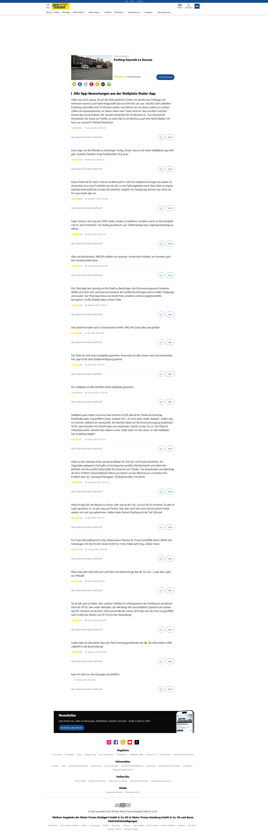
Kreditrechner (165, 754)
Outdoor (181, 825)
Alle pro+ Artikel (52, 12)
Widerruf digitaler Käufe (123, 769)
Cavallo (106, 825)
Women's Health (131, 829)
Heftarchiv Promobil (97, 781)
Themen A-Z (151, 754)
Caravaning (57, 754)
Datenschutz (96, 766)
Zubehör (108, 12)
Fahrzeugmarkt (164, 12)
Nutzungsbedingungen (78, 766)
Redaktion (187, 766)
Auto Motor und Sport (69, 825)
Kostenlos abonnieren (71, 727)
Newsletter (69, 754)
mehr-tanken (138, 825)
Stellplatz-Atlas (136, 754)
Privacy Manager (112, 766)
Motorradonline (168, 825)
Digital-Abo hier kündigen (169, 766)
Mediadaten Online (114, 792)
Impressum (150, 766)
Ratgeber (149, 12)
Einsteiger (66, 12)
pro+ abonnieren (106, 754)
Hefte (132, 1)
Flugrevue (116, 825)
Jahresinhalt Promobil (139, 781)
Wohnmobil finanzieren (184, 754)
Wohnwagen (93, 12)
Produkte (140, 1)
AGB (63, 766)
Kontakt (55, 766)
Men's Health (152, 825)
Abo (126, 1)
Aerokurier (52, 825)
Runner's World (114, 829)
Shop (79, 754)
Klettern (126, 825)
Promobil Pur (121, 754)
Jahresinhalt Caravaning (161, 781)
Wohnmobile (78, 12)
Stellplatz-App (90, 754)
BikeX (84, 825)
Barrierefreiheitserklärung (132, 766)
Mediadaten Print (132, 792)
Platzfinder (118, 12)
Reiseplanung (134, 12)
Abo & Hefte (80, 781)
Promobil (192, 825)
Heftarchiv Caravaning (117, 781)
